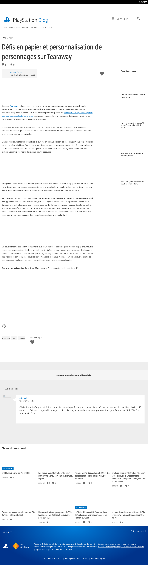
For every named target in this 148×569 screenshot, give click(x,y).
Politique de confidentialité (76, 558)
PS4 (18, 27)
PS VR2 (12, 27)
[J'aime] (11, 477)
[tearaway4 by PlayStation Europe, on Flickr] (19, 316)
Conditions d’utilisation (52, 558)
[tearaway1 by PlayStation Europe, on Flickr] (19, 292)
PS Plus (34, 27)
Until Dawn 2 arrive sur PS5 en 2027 (16, 473)
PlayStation (30, 20)
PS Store (25, 27)
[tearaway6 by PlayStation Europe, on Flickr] (19, 239)
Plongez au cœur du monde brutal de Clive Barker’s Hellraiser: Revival (18, 513)
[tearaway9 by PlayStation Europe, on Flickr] (55, 239)
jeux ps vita (6, 338)
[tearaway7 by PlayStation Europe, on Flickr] (19, 176)
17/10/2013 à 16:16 (26, 401)
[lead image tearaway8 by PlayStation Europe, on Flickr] (19, 98)
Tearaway (14, 106)
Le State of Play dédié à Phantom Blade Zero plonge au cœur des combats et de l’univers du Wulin (91, 515)
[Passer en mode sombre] (112, 18)
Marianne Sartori (16, 72)
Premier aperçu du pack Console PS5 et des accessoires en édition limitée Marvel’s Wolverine (92, 476)
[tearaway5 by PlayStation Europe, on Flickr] (55, 176)
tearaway (22, 338)
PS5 (5, 27)
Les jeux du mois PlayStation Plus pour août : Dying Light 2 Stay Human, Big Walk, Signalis (55, 476)
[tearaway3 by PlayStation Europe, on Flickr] (55, 316)
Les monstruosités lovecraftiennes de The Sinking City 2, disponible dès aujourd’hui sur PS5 (128, 515)
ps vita (14, 338)
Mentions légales (98, 558)
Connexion (122, 18)
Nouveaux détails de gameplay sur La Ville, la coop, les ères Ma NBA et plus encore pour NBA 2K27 (55, 515)
